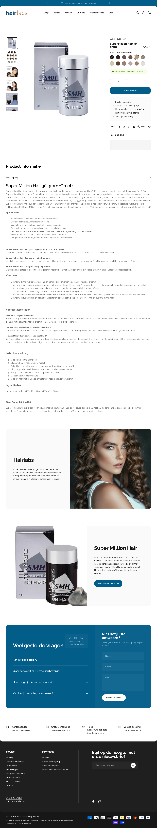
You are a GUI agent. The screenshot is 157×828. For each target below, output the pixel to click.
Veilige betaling (132, 727)
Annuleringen (12, 769)
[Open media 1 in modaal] (61, 78)
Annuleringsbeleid (25, 824)
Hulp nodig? (146, 127)
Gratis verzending (60, 727)
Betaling (10, 758)
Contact (9, 785)
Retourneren (11, 766)
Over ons (46, 758)
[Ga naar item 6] (12, 113)
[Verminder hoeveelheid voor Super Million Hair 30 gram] (113, 81)
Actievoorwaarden (50, 766)
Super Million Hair (117, 39)
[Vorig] (48, 3)
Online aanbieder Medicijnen (55, 769)
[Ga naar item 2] (12, 57)
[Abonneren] (133, 765)
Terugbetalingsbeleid (13, 820)
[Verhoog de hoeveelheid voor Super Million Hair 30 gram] (124, 81)
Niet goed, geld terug (15, 773)
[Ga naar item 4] (12, 85)
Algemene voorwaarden (39, 820)
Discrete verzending (15, 762)
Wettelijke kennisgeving (67, 820)
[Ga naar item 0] (12, 43)
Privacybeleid (25, 820)
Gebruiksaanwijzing (51, 762)
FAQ (81, 638)
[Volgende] (109, 3)
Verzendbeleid (53, 820)
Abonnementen (13, 777)
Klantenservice (19, 727)
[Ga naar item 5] (12, 99)
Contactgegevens (11, 824)
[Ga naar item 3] (12, 71)
